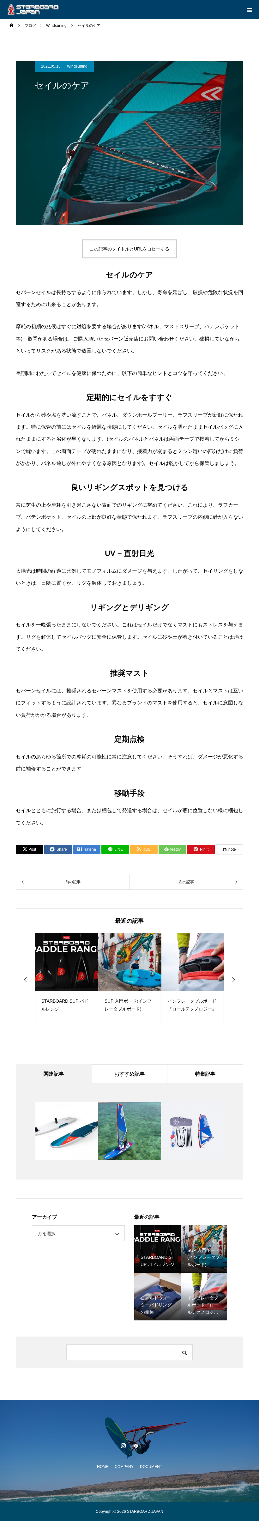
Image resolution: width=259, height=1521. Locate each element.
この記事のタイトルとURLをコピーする (129, 248)
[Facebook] (136, 1445)
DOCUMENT (151, 1466)
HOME (102, 1466)
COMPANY (124, 1466)
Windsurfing (77, 66)
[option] (66, 979)
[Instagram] (123, 1445)
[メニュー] (249, 9)
